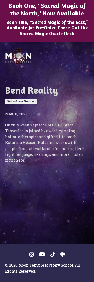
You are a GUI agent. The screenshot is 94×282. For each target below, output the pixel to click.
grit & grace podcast (21, 101)
